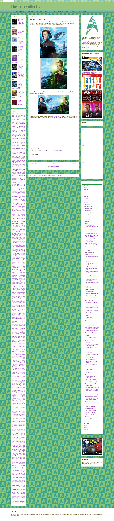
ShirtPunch (14, 417)
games (23, 242)
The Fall (18, 446)
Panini (23, 357)
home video (21, 266)
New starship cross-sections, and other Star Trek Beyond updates (18, 85)
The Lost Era (21, 448)
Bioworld (14, 141)
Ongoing (14, 354)
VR (24, 489)
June (86, 217)
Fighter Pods (20, 233)
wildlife (13, 494)
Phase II (14, 365)
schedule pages (86, 41)
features (13, 231)
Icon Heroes (22, 269)
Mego (13, 317)
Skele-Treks (14, 422)
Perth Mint (14, 364)
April (86, 221)
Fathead (13, 230)
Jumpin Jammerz (19, 283)
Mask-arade (14, 310)
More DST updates (89, 289)
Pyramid (19, 383)
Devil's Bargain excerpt (90, 410)
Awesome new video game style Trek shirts (91, 345)
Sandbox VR (22, 406)
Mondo (18, 328)
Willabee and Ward (21, 496)
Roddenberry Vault (18, 396)
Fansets (23, 228)
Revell (19, 389)
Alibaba (13, 123)
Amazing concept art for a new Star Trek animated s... (91, 391)
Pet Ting (18, 364)
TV (17, 477)
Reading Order (48, 11)
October (87, 208)
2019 (85, 189)
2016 (85, 196)
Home (54, 163)
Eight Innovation (21, 213)
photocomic (22, 365)
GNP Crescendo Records (18, 249)
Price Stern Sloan (21, 379)
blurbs (13, 145)
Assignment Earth (20, 129)
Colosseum (19, 173)
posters (19, 376)
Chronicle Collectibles (20, 168)
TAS (17, 441)
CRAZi (19, 182)
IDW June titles (88, 320)
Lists (54, 11)
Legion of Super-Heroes (18, 294)
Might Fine (22, 317)
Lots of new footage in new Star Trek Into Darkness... (91, 369)
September (88, 210)
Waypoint (18, 490)
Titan (20, 461)
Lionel (21, 301)
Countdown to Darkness (18, 181)
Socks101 (14, 424)
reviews (23, 389)
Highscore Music (16, 263)
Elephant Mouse (15, 214)
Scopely (18, 408)
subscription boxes (20, 440)
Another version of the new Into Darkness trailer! (91, 272)
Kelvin (14, 286)
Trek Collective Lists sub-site (89, 42)
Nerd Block (17, 336)
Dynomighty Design (18, 207)
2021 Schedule (39, 11)
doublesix (13, 203)
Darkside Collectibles (16, 193)
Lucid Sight (22, 305)
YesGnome (14, 502)
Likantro (17, 301)
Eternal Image (16, 218)
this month (22, 459)
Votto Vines (22, 488)
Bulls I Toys (19, 153)
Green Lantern (21, 253)
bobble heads (21, 146)
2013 (85, 202)
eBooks (19, 210)
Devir (20, 196)
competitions (15, 177)
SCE (13, 407)
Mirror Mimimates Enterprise (89, 318)
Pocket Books (21, 373)
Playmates (14, 372)
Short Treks (15, 418)
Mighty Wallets (21, 318)
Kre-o (23, 289)
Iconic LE (14, 271)
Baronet (23, 134)
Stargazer (14, 434)
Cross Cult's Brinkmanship (91, 394)
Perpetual (22, 362)
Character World (18, 164)
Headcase (18, 259)
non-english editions (53, 150)
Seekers (14, 412)
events (13, 219)
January (87, 418)
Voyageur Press (20, 489)
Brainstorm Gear (21, 149)
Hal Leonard (20, 255)
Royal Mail (21, 403)
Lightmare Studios (15, 300)
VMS (24, 486)
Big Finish (17, 139)
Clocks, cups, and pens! (91, 379)
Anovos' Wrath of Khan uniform (20, 102)
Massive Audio (21, 310)
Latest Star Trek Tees (90, 406)
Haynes (14, 259)
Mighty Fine (15, 318)
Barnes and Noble (16, 134)
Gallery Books (17, 241)
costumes (14, 179)
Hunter (17, 269)
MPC (20, 329)
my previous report (66, 117)
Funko (17, 238)
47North (13, 114)
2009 (85, 427)
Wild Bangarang (21, 493)
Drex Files (74, 11)
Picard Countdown (20, 367)
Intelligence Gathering (18, 275)
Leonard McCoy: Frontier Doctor (18, 297)
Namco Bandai (20, 333)
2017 (85, 194)
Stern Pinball (17, 435)
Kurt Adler (18, 290)
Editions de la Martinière (16, 211)
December (88, 204)
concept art (22, 177)
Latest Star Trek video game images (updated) (91, 413)
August (87, 212)
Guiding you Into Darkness (91, 330)
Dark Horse (22, 192)
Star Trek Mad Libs (21, 429)
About (84, 11)
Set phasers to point (90, 247)
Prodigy (23, 380)
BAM (17, 133)
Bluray (23, 144)
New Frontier (21, 337)
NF (20, 341)
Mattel (18, 313)
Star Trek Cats (18, 428)
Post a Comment (35, 157)
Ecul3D (23, 210)
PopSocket (14, 376)
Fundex (13, 238)
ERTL (23, 217)
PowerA (23, 376)
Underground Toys (16, 480)
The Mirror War (15, 449)
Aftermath (18, 122)
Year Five (17, 501)
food (20, 234)
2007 (85, 432)
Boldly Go (14, 148)
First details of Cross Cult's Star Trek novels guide (91, 244)
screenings (22, 408)
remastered (19, 387)
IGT (17, 272)
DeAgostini (18, 195)
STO (17, 437)
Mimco (13, 320)
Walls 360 (14, 490)
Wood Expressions (21, 498)
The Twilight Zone (21, 454)
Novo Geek (22, 348)
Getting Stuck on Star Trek (91, 408)
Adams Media (21, 120)
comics (22, 175)
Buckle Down (22, 151)
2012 (85, 421)
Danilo (18, 192)
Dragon (17, 203)
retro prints (14, 389)
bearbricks (14, 135)
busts (13, 156)
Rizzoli (17, 392)
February (87, 416)
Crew (17, 185)
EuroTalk (23, 218)
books (18, 148)
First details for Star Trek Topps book (91, 384)
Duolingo (19, 206)
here (89, 464)
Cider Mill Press (15, 169)
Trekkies (18, 474)
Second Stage (21, 410)
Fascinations (22, 229)
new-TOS (17, 341)
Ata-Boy (13, 130)
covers (36, 150)
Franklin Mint (18, 237)
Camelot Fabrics (21, 158)
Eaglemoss (15, 209)
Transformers (19, 473)
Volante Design (15, 488)
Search (79, 11)
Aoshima (13, 127)
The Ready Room (17, 451)
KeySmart (19, 286)
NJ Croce (14, 343)
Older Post (74, 163)
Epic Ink (20, 217)
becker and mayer (20, 135)
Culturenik (22, 191)
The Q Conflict (21, 450)
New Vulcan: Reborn (90, 229)
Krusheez (13, 290)
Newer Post (33, 163)
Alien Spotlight (20, 123)
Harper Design (15, 258)
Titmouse (14, 465)
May (86, 219)
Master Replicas (15, 312)
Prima (13, 380)
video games (15, 486)
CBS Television (16, 162)
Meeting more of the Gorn (91, 396)
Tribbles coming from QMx (91, 277)
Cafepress (14, 157)
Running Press (15, 406)
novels (18, 348)
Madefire (23, 306)
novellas (14, 348)
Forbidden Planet (18, 235)
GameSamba (14, 244)
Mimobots (22, 320)
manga (23, 308)
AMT (17, 125)
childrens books (16, 166)
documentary (17, 200)
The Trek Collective (26, 6)
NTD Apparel (15, 349)
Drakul (21, 203)
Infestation (22, 272)
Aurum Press (22, 131)
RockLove (22, 394)
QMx (17, 384)
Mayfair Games (16, 314)
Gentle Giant (18, 246)
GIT (12, 248)
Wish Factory (15, 497)
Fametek (20, 226)
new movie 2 (21, 339)
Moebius (14, 328)
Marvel (23, 309)
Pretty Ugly (14, 379)
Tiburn (18, 461)
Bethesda (14, 138)
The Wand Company (18, 458)
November (88, 206)
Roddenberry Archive (18, 395)
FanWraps (14, 229)
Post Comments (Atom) (56, 171)
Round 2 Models (16, 402)
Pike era (14, 368)
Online (19, 354)
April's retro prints (89, 252)
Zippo (20, 502)
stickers (13, 437)
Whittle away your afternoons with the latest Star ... (92, 403)
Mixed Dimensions (21, 324)
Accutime (13, 119)
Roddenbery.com (15, 398)
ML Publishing (15, 325)
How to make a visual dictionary (90, 338)
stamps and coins (17, 426)
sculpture (14, 410)
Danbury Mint (14, 192)
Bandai (19, 133)
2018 (85, 192)
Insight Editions (18, 273)
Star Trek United (18, 432)
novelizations (22, 346)
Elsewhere (23, 214)
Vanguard (18, 484)
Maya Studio (22, 313)
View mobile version (53, 166)
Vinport (20, 486)
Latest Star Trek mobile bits (91, 293)
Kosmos (18, 289)
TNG (23, 465)
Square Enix (21, 425)
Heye (19, 262)
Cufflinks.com (15, 191)
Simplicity (23, 421)
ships (13, 415)
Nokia (20, 343)
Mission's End (21, 323)
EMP (23, 215)
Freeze (23, 237)
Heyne (23, 262)
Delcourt (13, 196)
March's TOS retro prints (91, 381)
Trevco (23, 474)
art (33, 150)
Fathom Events (21, 230)
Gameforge (14, 242)
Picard (14, 367)
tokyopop (14, 467)
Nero (21, 336)
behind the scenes (18, 137)
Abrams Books (21, 117)
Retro (24, 387)
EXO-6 (21, 223)
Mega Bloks (22, 316)
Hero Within (21, 261)
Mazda (23, 314)
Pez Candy (22, 364)
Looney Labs (21, 302)
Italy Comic (21, 279)
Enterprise (46, 150)
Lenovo (13, 296)
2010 (85, 425)
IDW (20, 271)
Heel (21, 259)
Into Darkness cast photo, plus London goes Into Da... (91, 268)
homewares (15, 267)
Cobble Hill (14, 172)
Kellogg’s (23, 284)
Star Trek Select (16, 430)
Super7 (13, 441)
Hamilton (23, 257)
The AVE (14, 445)
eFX (16, 213)
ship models (21, 414)
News (13, 11)
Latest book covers (89, 372)
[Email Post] (38, 148)
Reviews (68, 11)
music (18, 331)
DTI (16, 206)
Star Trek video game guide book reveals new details (92, 328)
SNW (24, 422)
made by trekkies (16, 306)
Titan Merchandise (18, 463)
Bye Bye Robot (20, 156)
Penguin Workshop (16, 362)
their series (56, 116)
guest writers (14, 254)
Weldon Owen (15, 492)
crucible (17, 188)
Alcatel (23, 122)
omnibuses (21, 353)
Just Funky (17, 284)
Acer (18, 119)
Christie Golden (65, 21)
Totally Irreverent (15, 470)
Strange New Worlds (17, 438)
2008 (85, 430)
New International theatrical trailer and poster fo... (91, 283)
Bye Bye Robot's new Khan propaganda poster (91, 399)
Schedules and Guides (21, 11)
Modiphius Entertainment (18, 326)
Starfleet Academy (20, 433)
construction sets (16, 178)
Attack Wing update (90, 275)
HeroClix (14, 262)
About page (95, 46)
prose (23, 382)
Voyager (60, 150)
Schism (17, 407)
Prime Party (17, 380)
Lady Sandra (17, 292)
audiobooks (14, 131)
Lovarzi (19, 303)
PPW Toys (14, 377)
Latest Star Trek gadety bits (92, 387)
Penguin (23, 360)
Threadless (14, 461)
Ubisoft (20, 477)
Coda (18, 172)
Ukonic (23, 478)
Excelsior (22, 219)
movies (22, 328)
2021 (85, 185)
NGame (23, 341)
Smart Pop (20, 422)
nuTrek (14, 351)
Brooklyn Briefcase (15, 151)
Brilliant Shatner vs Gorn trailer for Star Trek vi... (91, 232)
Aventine (14, 133)
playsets (14, 373)
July (86, 214)
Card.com (16, 161)
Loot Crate (14, 303)
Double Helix (21, 202)
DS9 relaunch (21, 204)
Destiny (17, 196)
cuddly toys (21, 189)
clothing (22, 171)
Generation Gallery (18, 245)
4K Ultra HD (18, 114)
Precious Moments (21, 377)
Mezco (17, 317)
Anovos (13, 126)
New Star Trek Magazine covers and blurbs (91, 358)
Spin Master (18, 424)
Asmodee (13, 129)
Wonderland (14, 498)
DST (13, 206)
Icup (17, 271)
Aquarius (19, 127)
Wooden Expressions (16, 500)
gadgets (16, 239)
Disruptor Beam (15, 199)
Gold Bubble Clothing (17, 250)
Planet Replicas (18, 369)
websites (22, 490)
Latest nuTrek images (90, 291)
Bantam (23, 133)
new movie (15, 339)
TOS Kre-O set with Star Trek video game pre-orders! (91, 297)
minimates (14, 321)
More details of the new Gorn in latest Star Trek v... (91, 307)
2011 (85, 423)
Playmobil (22, 372)
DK (20, 199)
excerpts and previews (18, 223)
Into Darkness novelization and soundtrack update (91, 236)
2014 (85, 200)
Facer (17, 225)
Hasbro (23, 258)
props (19, 382)
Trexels (13, 476)
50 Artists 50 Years (20, 115)
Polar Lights (21, 375)
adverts (13, 122)
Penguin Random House (18, 361)
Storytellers (22, 437)
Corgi (24, 178)
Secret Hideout (15, 411)
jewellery (22, 281)
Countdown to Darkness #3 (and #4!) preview (91, 311)
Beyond (18, 138)
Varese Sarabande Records (18, 485)
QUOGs (13, 386)
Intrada (20, 278)
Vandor (13, 484)
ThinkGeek (14, 459)
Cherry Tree (21, 165)
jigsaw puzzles (16, 282)
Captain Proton (15, 160)
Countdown (22, 179)
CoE (21, 172)
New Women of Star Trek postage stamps (21, 32)
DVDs (23, 206)
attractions (22, 130)
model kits (22, 325)
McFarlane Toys (15, 316)
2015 (85, 198)
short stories (21, 417)
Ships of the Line (20, 415)
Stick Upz (23, 435)
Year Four (22, 501)
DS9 (16, 204)
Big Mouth (22, 139)
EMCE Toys (16, 215)
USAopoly (22, 482)
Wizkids (23, 497)
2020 (85, 187)
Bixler (18, 141)
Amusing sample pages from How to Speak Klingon (91, 334)
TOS (23, 469)
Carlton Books (21, 161)
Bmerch (18, 145)
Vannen (23, 484)
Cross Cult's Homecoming (91, 323)
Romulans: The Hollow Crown (18, 400)
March (87, 223)
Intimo (19, 276)
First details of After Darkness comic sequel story (91, 226)
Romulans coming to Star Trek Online (91, 280)
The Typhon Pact (17, 455)
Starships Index (60, 11)
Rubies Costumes (20, 404)
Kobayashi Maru (43, 117)
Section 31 (22, 411)
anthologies (22, 126)
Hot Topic (21, 267)
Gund (16, 255)
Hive (24, 263)
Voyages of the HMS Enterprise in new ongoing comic (90, 240)
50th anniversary (16, 116)
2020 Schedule (31, 11)
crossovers (14, 187)
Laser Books (21, 293)
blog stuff (17, 142)
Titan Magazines (20, 462)
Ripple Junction (15, 390)
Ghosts (23, 246)
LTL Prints (18, 305)
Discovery (22, 198)
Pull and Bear (14, 383)
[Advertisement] (53, 143)
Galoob (23, 241)
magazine (14, 308)
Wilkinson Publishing (19, 494)
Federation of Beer (20, 231)
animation (22, 125)
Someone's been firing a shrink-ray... (91, 362)
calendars (18, 157)
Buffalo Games (15, 152)
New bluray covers (89, 325)
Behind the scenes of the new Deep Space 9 (21, 67)
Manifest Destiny (16, 309)
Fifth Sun (14, 233)
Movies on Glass (15, 329)
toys (19, 472)
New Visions (15, 340)
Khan (23, 286)
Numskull (22, 349)
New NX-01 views (89, 300)
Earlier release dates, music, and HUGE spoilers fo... (90, 376)
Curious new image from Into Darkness (91, 264)
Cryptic (22, 188)
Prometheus (14, 381)
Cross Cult (32, 21)
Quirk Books (22, 384)
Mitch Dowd (14, 324)
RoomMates (22, 400)
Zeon (18, 502)
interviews (14, 276)
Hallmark (18, 257)
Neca (13, 336)
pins (17, 368)
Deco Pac (23, 195)
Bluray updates (88, 254)
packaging (19, 356)
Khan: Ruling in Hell (16, 288)
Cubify (13, 189)
